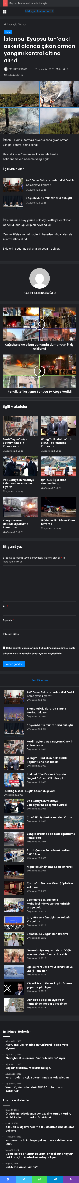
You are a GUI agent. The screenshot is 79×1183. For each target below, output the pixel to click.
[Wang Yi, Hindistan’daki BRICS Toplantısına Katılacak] (58, 426)
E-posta (8, 620)
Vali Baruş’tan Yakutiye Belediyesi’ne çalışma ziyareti (18, 483)
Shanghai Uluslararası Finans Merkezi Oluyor (46, 710)
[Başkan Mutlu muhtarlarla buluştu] (13, 202)
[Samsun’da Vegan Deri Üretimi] (14, 939)
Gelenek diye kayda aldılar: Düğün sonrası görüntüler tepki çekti (49, 952)
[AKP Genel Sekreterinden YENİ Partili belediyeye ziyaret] (13, 185)
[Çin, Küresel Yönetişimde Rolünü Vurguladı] (14, 923)
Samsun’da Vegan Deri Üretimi (47, 934)
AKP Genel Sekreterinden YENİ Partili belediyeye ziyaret (51, 694)
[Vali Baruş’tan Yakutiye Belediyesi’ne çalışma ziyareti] (20, 466)
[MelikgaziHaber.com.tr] (39, 11)
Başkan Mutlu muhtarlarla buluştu (28, 3)
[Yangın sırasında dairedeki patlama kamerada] (20, 507)
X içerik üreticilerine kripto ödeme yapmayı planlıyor (49, 985)
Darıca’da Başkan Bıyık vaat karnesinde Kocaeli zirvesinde (47, 1002)
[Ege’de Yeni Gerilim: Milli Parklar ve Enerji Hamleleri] (14, 972)
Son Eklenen (39, 680)
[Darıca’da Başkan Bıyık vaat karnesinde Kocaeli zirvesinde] (14, 1005)
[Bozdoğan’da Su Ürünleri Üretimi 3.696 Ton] (14, 855)
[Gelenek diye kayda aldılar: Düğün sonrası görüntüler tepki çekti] (14, 955)
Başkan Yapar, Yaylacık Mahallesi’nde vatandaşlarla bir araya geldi (48, 903)
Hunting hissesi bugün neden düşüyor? (29, 791)
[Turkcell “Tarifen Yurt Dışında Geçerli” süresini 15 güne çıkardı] (14, 780)
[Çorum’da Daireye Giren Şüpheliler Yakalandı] (14, 888)
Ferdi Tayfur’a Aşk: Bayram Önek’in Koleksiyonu (15, 442)
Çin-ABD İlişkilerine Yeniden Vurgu (53, 481)
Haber (22, 24)
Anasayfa (11, 24)
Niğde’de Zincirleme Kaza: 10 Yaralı (58, 522)
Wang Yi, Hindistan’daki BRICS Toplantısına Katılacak (57, 442)
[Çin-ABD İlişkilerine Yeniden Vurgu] (58, 466)
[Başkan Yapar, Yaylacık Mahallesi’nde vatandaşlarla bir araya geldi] (14, 905)
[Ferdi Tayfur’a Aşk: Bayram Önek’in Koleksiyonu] (20, 426)
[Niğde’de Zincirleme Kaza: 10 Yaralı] (58, 507)
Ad (5, 606)
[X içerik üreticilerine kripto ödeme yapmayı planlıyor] (14, 988)
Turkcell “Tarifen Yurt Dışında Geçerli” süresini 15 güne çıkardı (48, 776)
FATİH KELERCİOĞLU (19, 69)
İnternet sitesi (11, 634)
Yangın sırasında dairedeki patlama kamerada (15, 524)
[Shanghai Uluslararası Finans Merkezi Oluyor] (14, 714)
